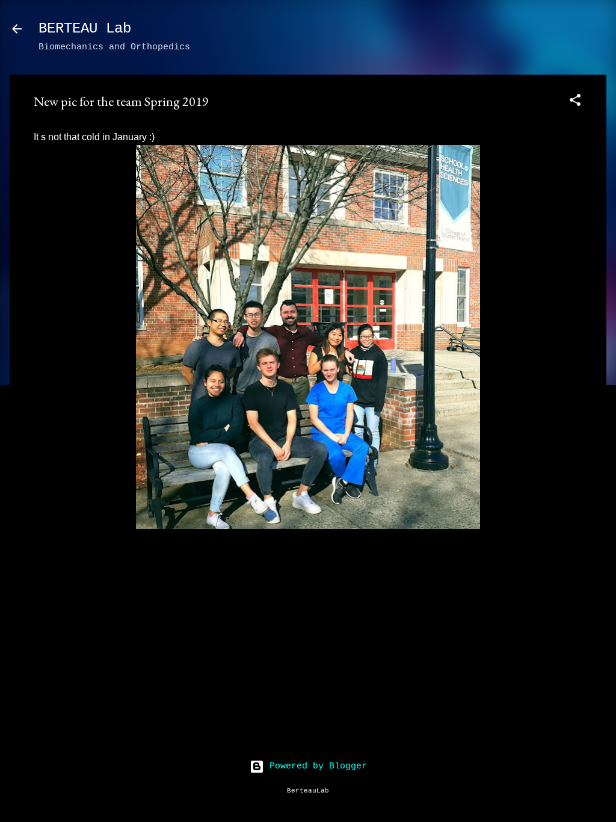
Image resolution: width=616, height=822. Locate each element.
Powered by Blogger (315, 766)
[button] (575, 103)
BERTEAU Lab (84, 28)
